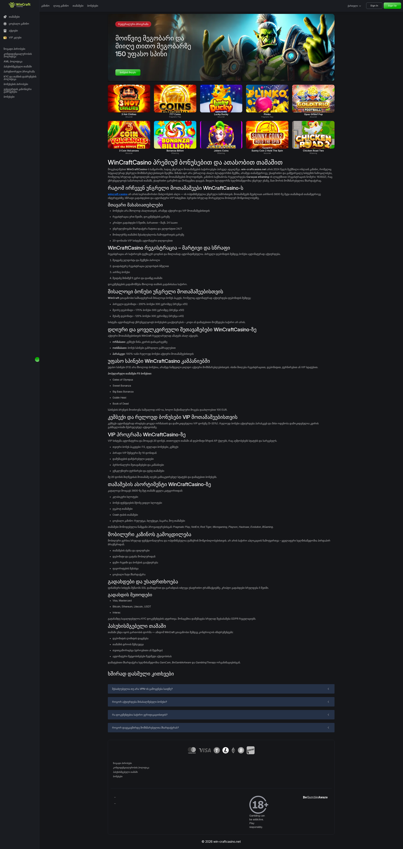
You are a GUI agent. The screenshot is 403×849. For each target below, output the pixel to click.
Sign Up (392, 5)
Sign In (374, 5)
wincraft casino (118, 194)
